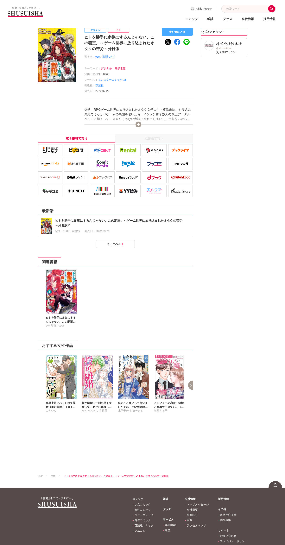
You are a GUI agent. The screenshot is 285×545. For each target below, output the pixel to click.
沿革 (189, 520)
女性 (53, 476)
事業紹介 (192, 514)
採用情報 (269, 19)
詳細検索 (170, 525)
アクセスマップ (196, 525)
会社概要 (192, 509)
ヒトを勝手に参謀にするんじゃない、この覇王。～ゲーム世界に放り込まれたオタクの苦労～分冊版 (116, 476)
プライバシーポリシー (233, 541)
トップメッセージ (198, 504)
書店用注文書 (228, 514)
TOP (40, 476)
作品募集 (225, 520)
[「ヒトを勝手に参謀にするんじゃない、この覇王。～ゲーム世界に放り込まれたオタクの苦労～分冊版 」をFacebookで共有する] (177, 42)
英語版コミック (144, 525)
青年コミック (143, 520)
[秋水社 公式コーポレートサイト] (25, 14)
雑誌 (210, 19)
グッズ (227, 19)
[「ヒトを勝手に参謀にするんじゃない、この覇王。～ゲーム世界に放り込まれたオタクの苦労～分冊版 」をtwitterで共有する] (168, 42)
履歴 (167, 530)
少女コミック (143, 504)
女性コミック (143, 509)
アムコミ (140, 530)
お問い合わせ (228, 535)
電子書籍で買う (76, 138)
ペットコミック (144, 514)
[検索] (271, 8)
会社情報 (190, 498)
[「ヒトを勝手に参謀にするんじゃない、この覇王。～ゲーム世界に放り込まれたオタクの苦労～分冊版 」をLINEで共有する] (186, 42)
